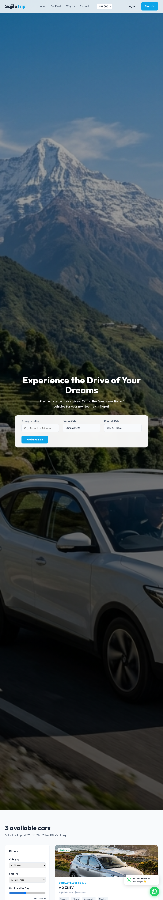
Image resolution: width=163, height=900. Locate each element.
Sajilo (15, 6)
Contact (84, 6)
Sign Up (149, 6)
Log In (131, 6)
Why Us (70, 6)
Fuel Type (14, 873)
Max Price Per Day (19, 888)
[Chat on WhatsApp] (154, 891)
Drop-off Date (111, 420)
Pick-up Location (30, 421)
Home (42, 6)
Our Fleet (55, 6)
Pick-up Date (69, 420)
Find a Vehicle (35, 439)
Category (14, 859)
